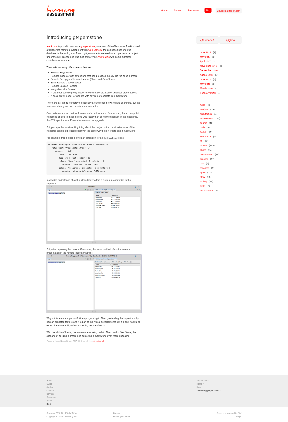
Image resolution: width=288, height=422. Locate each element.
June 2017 (205, 52)
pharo (203, 150)
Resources (193, 10)
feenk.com (52, 46)
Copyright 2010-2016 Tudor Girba (61, 412)
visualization (206, 190)
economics (205, 136)
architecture (206, 113)
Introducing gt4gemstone (207, 390)
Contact (116, 412)
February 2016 (208, 92)
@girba (230, 40)
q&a (202, 163)
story (202, 177)
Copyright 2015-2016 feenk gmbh (61, 416)
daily (202, 127)
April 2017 (205, 61)
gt (94, 341)
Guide (164, 10)
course (203, 122)
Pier (240, 412)
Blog (208, 10)
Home (49, 380)
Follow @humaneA (121, 416)
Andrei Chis (104, 56)
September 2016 (209, 70)
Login (239, 416)
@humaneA (207, 40)
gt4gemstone (88, 46)
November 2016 (208, 65)
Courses (50, 390)
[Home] (60, 11)
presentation (206, 154)
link (103, 341)
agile (202, 104)
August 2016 (206, 74)
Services (50, 393)
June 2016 (205, 79)
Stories (177, 10)
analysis (204, 109)
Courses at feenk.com (228, 10)
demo (203, 131)
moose (203, 145)
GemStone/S (95, 49)
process (204, 159)
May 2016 (205, 83)
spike (203, 172)
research (204, 168)
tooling (98, 341)
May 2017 (205, 56)
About (49, 400)
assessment (206, 118)
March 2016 (206, 88)
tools (202, 186)
